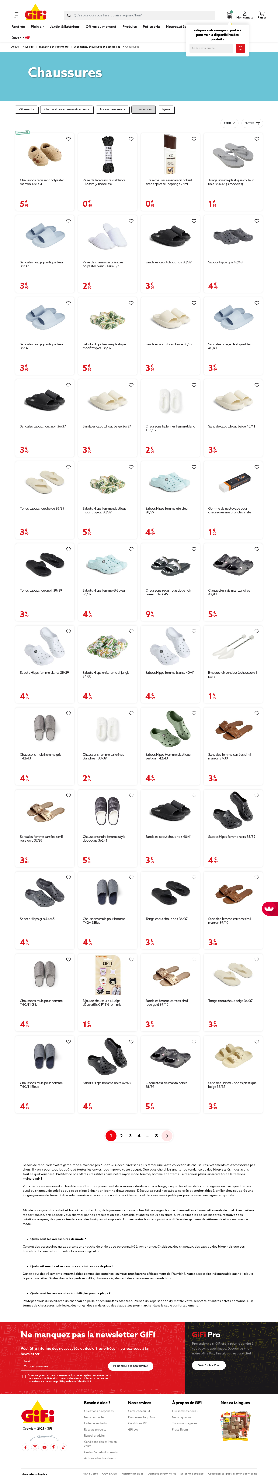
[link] (130, 32)
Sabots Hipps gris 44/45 (37, 919)
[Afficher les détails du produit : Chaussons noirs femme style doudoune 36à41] (107, 811)
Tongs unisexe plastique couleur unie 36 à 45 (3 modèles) (231, 182)
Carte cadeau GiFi (139, 1411)
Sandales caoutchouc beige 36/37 (107, 426)
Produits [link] (130, 27)
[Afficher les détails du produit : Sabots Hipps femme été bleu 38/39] (170, 482)
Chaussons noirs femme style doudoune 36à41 (104, 839)
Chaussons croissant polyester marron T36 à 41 (42, 182)
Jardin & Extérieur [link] (65, 27)
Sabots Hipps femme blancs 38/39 (44, 673)
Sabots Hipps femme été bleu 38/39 (166, 510)
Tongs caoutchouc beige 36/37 (230, 1001)
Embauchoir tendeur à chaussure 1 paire (232, 674)
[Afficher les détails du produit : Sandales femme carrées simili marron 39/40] (233, 893)
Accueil (15, 47)
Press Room (180, 1429)
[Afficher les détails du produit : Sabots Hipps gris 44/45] (44, 893)
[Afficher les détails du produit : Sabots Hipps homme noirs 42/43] (107, 1057)
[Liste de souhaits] (68, 139)
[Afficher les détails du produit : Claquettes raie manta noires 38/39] (170, 1057)
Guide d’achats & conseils (101, 1452)
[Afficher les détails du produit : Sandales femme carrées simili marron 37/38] (233, 729)
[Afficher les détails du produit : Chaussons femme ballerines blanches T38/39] (107, 729)
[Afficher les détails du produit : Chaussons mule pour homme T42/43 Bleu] (107, 893)
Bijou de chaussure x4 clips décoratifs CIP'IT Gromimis (102, 1003)
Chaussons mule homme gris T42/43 (40, 756)
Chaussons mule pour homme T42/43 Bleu (104, 921)
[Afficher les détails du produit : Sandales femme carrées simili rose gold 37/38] (44, 811)
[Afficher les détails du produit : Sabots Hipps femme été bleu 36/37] (107, 564)
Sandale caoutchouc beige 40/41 (231, 426)
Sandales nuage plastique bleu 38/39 (41, 264)
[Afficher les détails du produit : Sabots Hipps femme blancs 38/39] (44, 647)
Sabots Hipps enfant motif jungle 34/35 (106, 674)
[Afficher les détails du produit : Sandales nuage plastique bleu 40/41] (233, 318)
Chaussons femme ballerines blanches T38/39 (103, 756)
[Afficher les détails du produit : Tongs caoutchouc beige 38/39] (44, 482)
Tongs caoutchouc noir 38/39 (41, 591)
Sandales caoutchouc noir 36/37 (43, 426)
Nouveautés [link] (176, 27)
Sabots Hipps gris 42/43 (225, 262)
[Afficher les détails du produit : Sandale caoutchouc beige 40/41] (233, 400)
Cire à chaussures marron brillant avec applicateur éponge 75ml (168, 182)
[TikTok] (63, 1447)
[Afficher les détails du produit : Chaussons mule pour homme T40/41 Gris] (44, 975)
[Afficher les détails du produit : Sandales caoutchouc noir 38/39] (170, 236)
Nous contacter (94, 1417)
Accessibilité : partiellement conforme (232, 1473)
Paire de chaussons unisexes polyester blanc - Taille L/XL (103, 264)
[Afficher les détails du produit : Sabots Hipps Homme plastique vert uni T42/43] (170, 729)
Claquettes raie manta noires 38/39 (166, 1085)
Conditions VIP (137, 1423)
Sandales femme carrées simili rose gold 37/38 (41, 839)
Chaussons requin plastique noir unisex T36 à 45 (168, 592)
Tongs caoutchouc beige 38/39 (42, 509)
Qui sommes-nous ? (185, 1411)
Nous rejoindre (181, 1417)
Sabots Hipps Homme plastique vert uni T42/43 (167, 756)
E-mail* (27, 1361)
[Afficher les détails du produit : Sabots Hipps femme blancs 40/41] (170, 647)
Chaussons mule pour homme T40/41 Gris (41, 1003)
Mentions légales (132, 1473)
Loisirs (29, 47)
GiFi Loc (133, 1429)
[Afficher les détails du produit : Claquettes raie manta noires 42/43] (233, 564)
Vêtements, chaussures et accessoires (96, 47)
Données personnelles (162, 1473)
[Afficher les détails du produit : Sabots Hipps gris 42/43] (233, 236)
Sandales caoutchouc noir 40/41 (168, 837)
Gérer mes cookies (192, 1473)
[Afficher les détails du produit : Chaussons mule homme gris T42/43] (44, 729)
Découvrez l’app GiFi (141, 1417)
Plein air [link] (37, 27)
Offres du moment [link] (101, 27)
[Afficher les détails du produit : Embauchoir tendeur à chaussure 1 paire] (233, 647)
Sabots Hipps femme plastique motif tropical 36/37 (104, 346)
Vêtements (26, 109)
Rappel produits (94, 1436)
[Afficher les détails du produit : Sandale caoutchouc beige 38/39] (170, 318)
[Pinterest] (54, 1447)
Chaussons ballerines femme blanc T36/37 (170, 428)
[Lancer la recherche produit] (69, 15)
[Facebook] (25, 1447)
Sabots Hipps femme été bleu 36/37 (104, 592)
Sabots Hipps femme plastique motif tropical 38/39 (104, 510)
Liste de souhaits (95, 1423)
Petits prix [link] (151, 27)
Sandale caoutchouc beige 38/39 (168, 344)
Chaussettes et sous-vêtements (66, 109)
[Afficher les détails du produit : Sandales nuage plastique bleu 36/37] (44, 318)
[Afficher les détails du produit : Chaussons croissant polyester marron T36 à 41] (44, 154)
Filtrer (249, 123)
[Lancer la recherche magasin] (240, 48)
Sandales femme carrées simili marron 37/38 (229, 756)
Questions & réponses (99, 1411)
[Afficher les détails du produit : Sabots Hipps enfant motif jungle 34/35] (107, 647)
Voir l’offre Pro (209, 1365)
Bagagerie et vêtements (53, 47)
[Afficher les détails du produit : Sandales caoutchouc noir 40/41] (170, 811)
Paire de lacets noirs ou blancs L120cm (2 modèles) (104, 182)
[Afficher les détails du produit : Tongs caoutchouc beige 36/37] (233, 975)
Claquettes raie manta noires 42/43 (229, 592)
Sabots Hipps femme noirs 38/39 (231, 837)
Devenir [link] (21, 38)
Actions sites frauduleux (100, 1458)
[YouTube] (44, 1447)
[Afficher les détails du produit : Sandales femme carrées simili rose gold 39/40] (170, 975)
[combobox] (139, 15)
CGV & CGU (110, 1473)
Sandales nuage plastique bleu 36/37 (41, 346)
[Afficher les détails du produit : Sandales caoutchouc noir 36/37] (44, 400)
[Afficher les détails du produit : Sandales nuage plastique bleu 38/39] (44, 236)
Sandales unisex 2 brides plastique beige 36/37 (232, 1085)
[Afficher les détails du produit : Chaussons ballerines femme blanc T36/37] (170, 400)
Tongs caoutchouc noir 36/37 (166, 919)
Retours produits (95, 1429)
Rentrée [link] (18, 27)
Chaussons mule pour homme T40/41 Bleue (41, 1085)
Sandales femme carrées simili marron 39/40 (229, 921)
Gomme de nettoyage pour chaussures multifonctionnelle (229, 510)
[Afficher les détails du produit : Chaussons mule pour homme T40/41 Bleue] (44, 1057)
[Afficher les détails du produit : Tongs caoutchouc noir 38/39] (44, 564)
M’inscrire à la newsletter (130, 1366)
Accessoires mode (112, 109)
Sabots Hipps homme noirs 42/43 (106, 1083)
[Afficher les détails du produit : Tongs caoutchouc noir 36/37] (170, 893)
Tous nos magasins (184, 1423)
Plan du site (90, 1473)
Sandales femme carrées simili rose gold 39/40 (167, 1003)
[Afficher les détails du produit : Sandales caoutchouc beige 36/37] (107, 400)
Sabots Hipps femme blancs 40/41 (169, 673)
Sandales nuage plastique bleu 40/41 (229, 346)
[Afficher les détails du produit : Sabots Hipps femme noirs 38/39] (233, 811)
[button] (229, 15)
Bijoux (166, 109)
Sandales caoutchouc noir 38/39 (168, 262)
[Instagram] (35, 1447)
